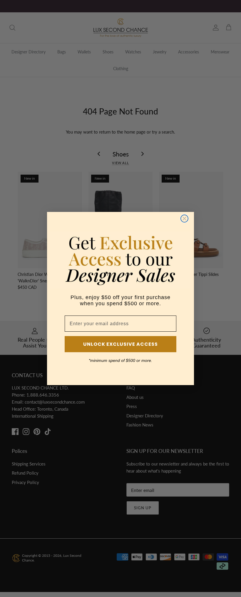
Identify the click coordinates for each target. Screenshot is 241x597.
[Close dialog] (184, 218)
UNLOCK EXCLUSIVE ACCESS (120, 344)
